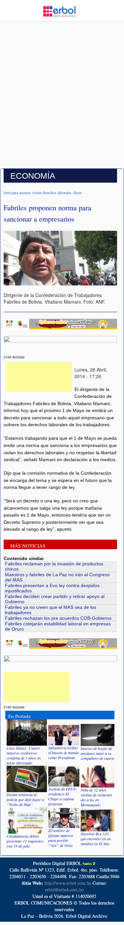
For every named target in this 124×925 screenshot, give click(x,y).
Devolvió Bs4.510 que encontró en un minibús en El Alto (96, 838)
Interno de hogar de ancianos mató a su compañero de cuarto (97, 753)
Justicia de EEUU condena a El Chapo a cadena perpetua (62, 796)
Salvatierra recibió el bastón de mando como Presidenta (63, 752)
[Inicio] (59, 10)
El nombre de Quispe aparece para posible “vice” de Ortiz (60, 838)
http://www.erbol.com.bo (67, 883)
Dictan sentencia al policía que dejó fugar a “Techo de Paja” (25, 799)
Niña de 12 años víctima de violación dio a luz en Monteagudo (96, 797)
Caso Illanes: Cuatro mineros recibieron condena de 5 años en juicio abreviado (24, 755)
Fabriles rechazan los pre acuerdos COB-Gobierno (58, 618)
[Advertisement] (62, 101)
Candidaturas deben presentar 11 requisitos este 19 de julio (25, 841)
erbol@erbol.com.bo (64, 889)
